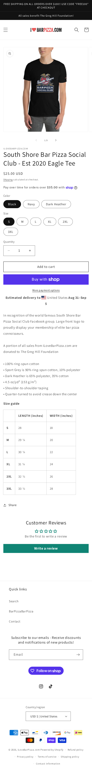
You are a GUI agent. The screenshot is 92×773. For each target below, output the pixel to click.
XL (50, 222)
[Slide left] (36, 140)
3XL (10, 232)
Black (12, 204)
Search (14, 601)
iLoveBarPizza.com (29, 749)
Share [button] (12, 505)
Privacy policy (25, 756)
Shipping (8, 179)
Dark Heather (56, 204)
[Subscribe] (78, 654)
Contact (14, 621)
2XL (65, 222)
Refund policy (76, 749)
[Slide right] (56, 140)
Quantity (9, 242)
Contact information (48, 763)
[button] (5, 30)
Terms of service (47, 756)
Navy (31, 204)
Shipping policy (70, 756)
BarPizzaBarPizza (21, 611)
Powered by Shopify (51, 749)
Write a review (46, 548)
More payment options (46, 290)
